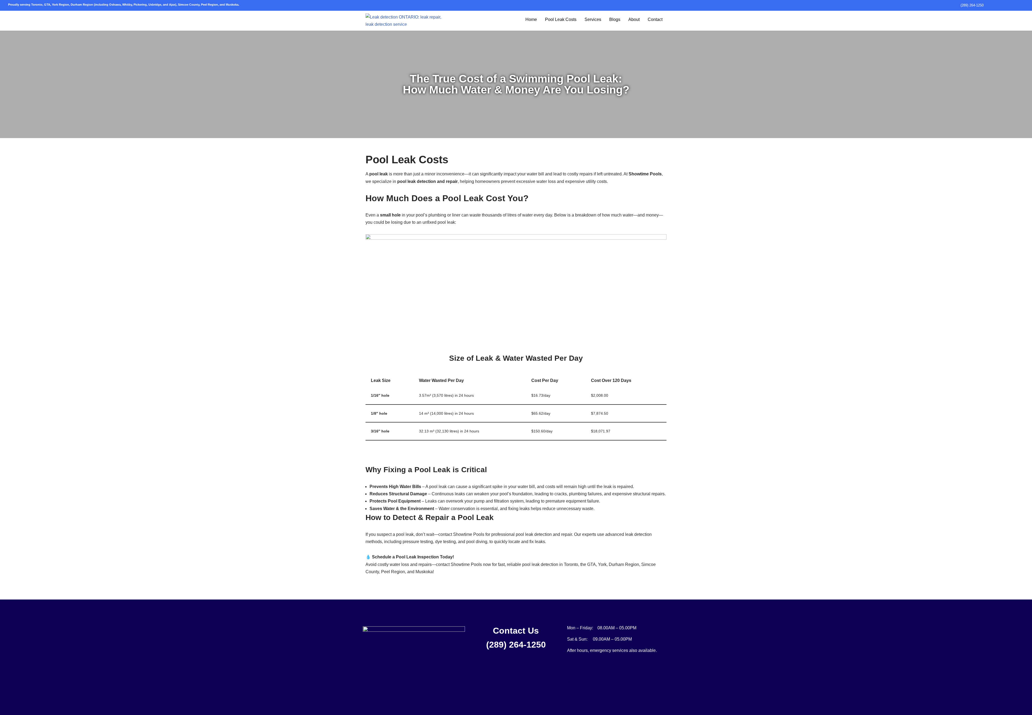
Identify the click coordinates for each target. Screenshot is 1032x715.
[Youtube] (426, 667)
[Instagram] (399, 667)
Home (531, 19)
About (634, 19)
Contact (655, 19)
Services (593, 19)
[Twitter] (412, 667)
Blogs (614, 19)
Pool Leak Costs (560, 19)
